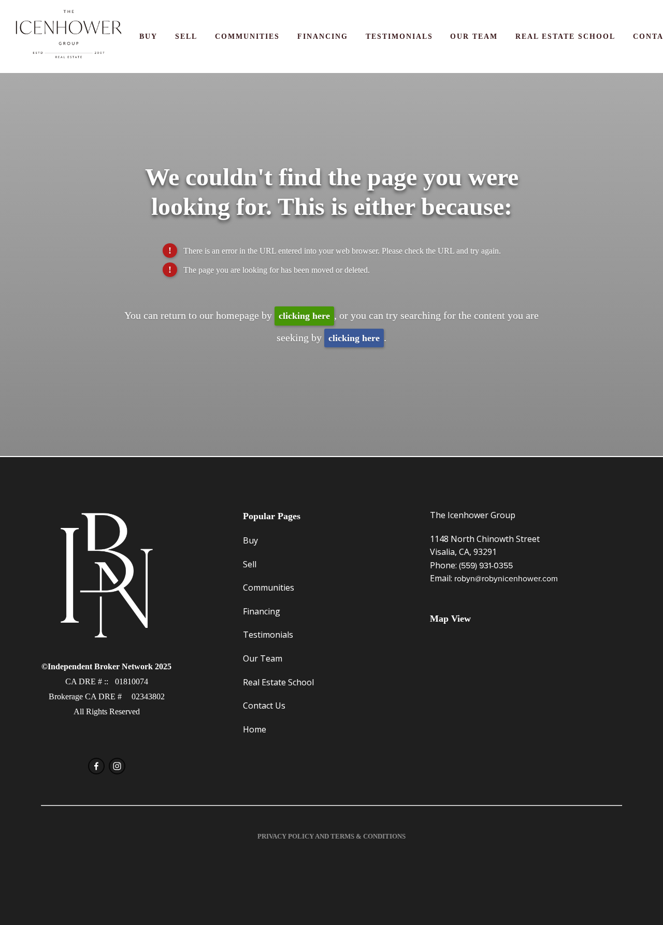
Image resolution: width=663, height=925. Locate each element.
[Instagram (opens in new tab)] (117, 766)
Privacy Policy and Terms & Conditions (331, 836)
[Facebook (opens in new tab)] (96, 766)
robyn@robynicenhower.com (506, 578)
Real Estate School (565, 36)
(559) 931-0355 (486, 565)
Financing (322, 36)
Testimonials (399, 36)
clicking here (304, 316)
